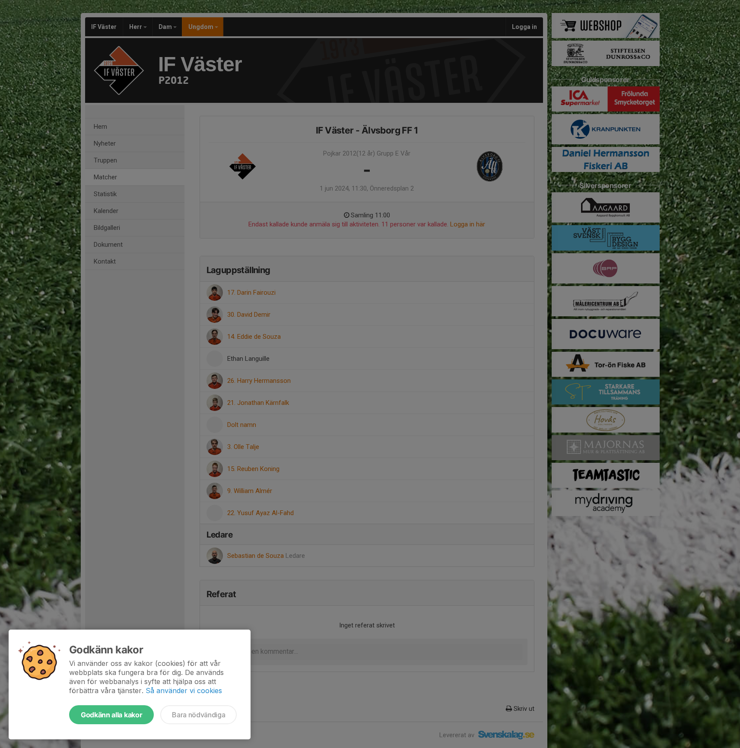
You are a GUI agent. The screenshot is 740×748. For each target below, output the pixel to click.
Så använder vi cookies (184, 690)
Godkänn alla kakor (111, 714)
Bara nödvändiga (198, 714)
